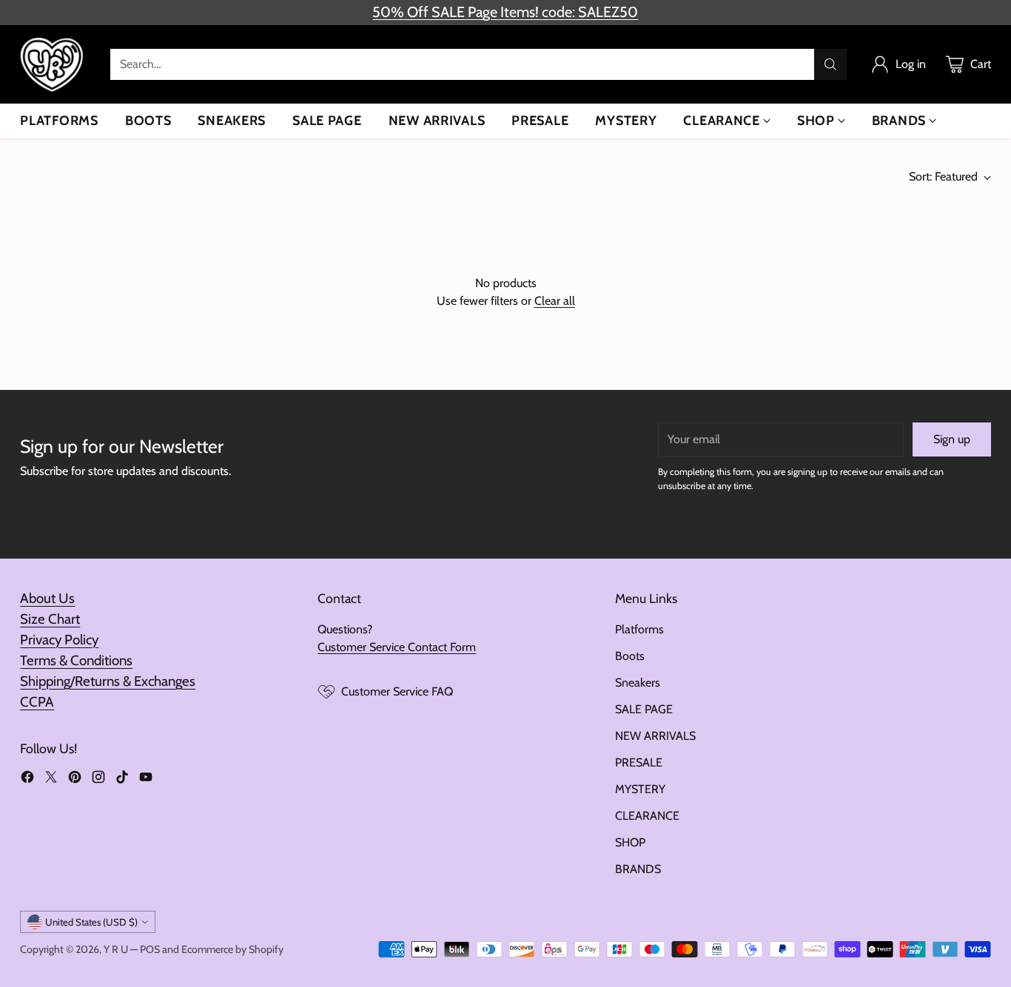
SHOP (630, 842)
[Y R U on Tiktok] (122, 779)
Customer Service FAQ (397, 691)
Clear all (554, 301)
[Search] (830, 64)
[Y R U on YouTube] (146, 779)
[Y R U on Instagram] (98, 779)
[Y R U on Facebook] (27, 779)
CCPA (37, 701)
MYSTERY (640, 789)
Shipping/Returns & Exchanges (107, 681)
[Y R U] (53, 64)
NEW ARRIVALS (655, 736)
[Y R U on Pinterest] (75, 779)
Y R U (116, 949)
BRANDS (638, 869)
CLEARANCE (647, 816)
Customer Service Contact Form (397, 647)
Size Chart (50, 618)
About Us (47, 598)
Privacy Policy (59, 639)
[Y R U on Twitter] (51, 779)
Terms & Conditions (76, 660)
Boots (630, 656)
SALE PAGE (644, 709)
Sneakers (637, 683)
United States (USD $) (91, 922)
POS (150, 949)
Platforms (639, 629)
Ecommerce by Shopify (232, 949)
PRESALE (638, 762)
